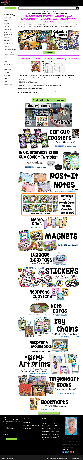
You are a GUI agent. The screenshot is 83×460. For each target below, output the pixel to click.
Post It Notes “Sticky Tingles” (9, 41)
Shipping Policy (5, 434)
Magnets (5, 31)
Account (4, 431)
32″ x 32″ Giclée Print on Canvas (9, 52)
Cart (80, 458)
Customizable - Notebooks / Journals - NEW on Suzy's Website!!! (49, 58)
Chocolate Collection (7, 69)
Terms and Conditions (26, 422)
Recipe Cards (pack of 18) (8, 43)
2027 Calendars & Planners (8, 14)
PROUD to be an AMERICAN (9, 83)
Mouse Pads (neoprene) (8, 34)
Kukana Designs (6, 67)
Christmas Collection (7, 63)
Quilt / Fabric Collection (8, 73)
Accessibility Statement (27, 428)
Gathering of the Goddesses (8, 70)
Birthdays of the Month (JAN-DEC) (10, 15)
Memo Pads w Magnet (8, 32)
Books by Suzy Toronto (8, 18)
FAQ (3, 432)
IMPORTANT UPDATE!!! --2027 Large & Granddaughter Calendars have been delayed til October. (48, 19)
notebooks (22, 75)
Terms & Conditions (60, 458)
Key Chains (6, 28)
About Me (51, 458)
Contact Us (47, 458)
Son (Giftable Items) (7, 66)
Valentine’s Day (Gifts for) (8, 84)
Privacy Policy (25, 420)
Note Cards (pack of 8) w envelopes (10, 38)
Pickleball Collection (7, 75)
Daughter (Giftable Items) (8, 64)
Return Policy (65, 458)
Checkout (77, 458)
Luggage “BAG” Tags (7, 29)
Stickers (5, 48)
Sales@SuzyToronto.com (10, 428)
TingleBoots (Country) (8, 72)
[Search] (77, 8)
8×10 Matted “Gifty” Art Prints (9, 17)
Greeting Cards (6, 26)
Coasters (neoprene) (7, 23)
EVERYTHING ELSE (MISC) (9, 54)
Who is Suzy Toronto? (47, 420)
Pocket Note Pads (7, 40)
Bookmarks (6, 20)
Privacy (55, 458)
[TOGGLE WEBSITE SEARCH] (61, 2)
